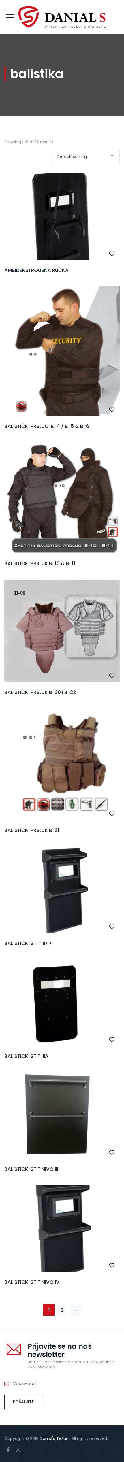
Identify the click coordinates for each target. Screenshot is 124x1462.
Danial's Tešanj (54, 1438)
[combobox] (86, 156)
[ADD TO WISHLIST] (112, 254)
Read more (62, 230)
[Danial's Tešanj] (62, 17)
